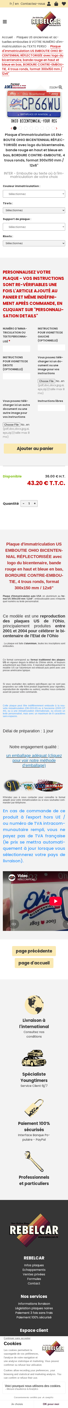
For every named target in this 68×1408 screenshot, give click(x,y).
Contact (34, 1283)
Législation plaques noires (34, 1308)
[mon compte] (49, 4)
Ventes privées (34, 1274)
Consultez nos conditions (34, 1028)
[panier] (56, 4)
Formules (34, 1279)
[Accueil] (46, 21)
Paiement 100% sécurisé (34, 1317)
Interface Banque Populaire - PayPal (34, 1131)
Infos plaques (34, 1265)
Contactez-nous (33, 4)
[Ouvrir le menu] (5, 21)
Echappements (34, 1270)
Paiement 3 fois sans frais (34, 1313)
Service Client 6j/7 (34, 1079)
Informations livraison (34, 1304)
